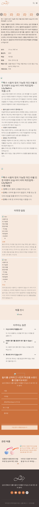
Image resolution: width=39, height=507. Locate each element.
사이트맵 (31, 503)
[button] (16, 463)
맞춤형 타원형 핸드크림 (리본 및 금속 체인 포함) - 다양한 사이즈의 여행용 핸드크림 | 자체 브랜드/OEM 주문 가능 (10, 460)
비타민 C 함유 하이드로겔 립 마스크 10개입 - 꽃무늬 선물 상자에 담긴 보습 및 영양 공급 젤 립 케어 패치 (28, 460)
